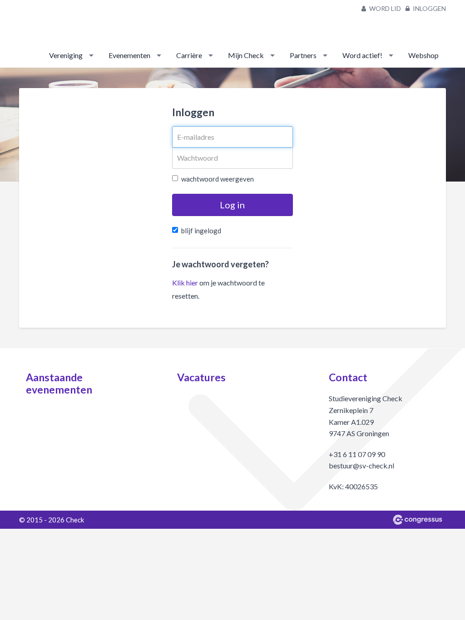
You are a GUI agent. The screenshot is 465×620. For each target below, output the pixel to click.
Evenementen (129, 55)
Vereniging (66, 55)
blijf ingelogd (201, 230)
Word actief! (362, 55)
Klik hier (185, 282)
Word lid (384, 8)
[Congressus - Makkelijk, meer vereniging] (417, 520)
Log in (232, 204)
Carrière (189, 55)
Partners (303, 55)
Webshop (423, 55)
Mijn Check (246, 55)
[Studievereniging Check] (37, 22)
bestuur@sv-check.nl (361, 465)
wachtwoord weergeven (217, 179)
